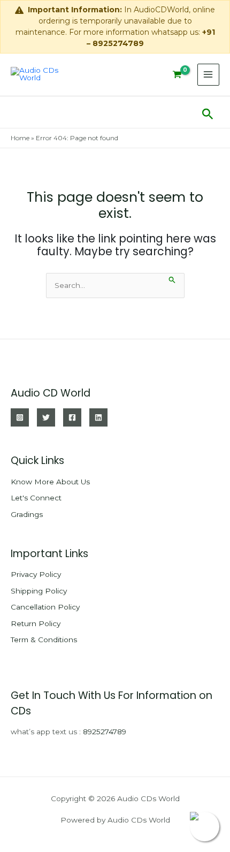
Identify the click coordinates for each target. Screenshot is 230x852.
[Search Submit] (172, 278)
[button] (207, 112)
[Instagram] (20, 417)
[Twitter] (46, 417)
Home (20, 138)
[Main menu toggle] (208, 75)
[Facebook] (72, 417)
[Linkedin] (98, 417)
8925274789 (104, 731)
